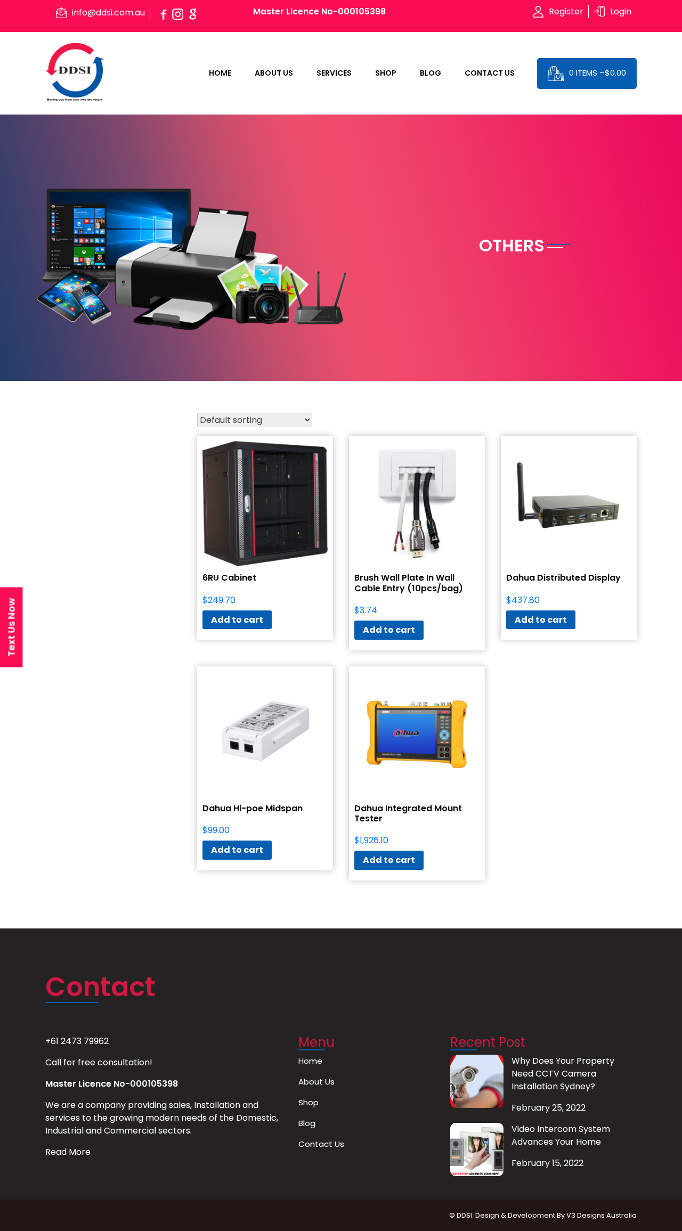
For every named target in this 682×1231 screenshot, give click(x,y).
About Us (274, 73)
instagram (177, 12)
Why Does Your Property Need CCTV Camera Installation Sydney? (563, 1074)
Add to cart (237, 620)
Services (334, 73)
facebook (163, 12)
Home (220, 73)
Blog (430, 73)
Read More (68, 1152)
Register (566, 11)
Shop (385, 73)
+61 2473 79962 (77, 1041)
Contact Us (490, 73)
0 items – (597, 72)
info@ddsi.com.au (108, 12)
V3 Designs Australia (601, 1215)
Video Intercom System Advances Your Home (561, 1135)
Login (620, 11)
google (192, 12)
